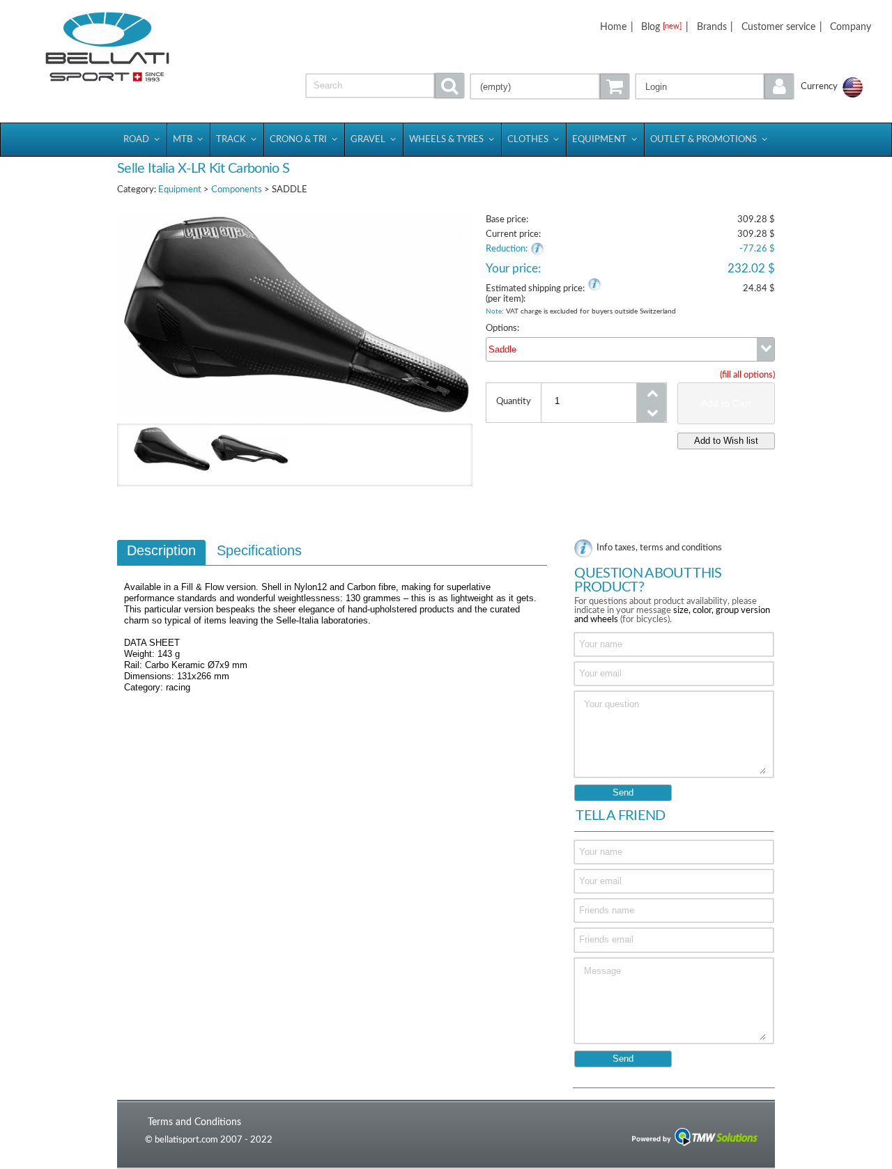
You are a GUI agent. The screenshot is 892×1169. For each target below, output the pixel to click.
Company (850, 27)
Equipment (179, 189)
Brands (712, 27)
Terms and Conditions (194, 1122)
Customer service (778, 27)
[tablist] (332, 623)
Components (236, 189)
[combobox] (630, 349)
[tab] (161, 552)
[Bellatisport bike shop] (107, 47)
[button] (715, 86)
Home (613, 27)
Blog (661, 27)
